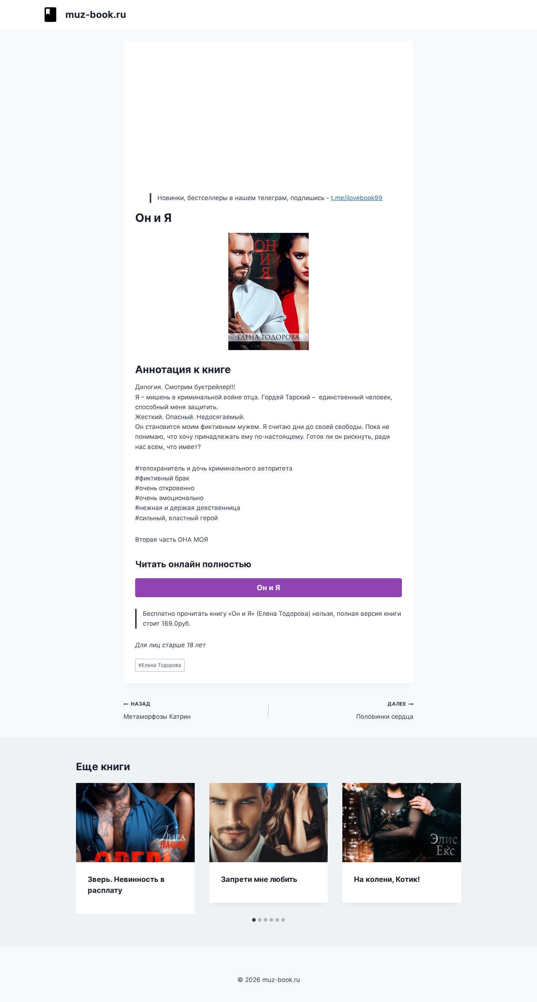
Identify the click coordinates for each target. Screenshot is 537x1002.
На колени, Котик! (387, 879)
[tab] (254, 920)
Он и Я (268, 587)
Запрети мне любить (259, 879)
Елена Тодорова (159, 665)
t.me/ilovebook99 (356, 197)
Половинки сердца (385, 710)
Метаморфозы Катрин (157, 710)
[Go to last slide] (89, 848)
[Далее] (447, 848)
